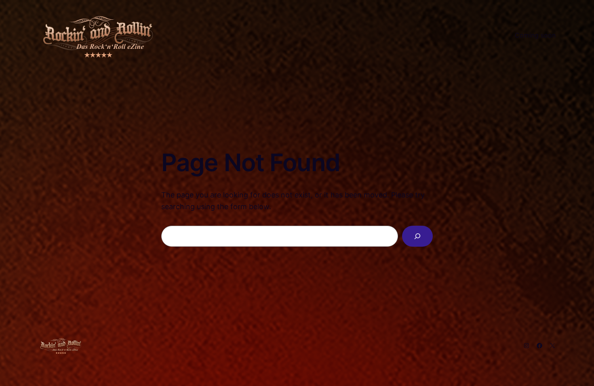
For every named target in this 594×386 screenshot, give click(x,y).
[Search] (417, 236)
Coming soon (535, 35)
